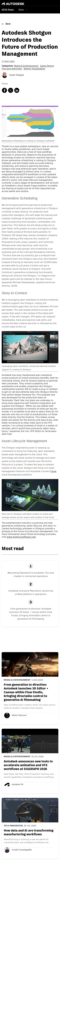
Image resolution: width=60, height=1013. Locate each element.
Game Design (47, 66)
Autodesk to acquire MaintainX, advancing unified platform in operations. (30, 592)
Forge (53, 471)
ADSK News (8, 10)
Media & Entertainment (26, 66)
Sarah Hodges (16, 75)
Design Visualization (34, 69)
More (21, 9)
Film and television (12, 69)
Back (8, 24)
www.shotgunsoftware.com (21, 537)
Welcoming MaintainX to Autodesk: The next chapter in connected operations (31, 574)
